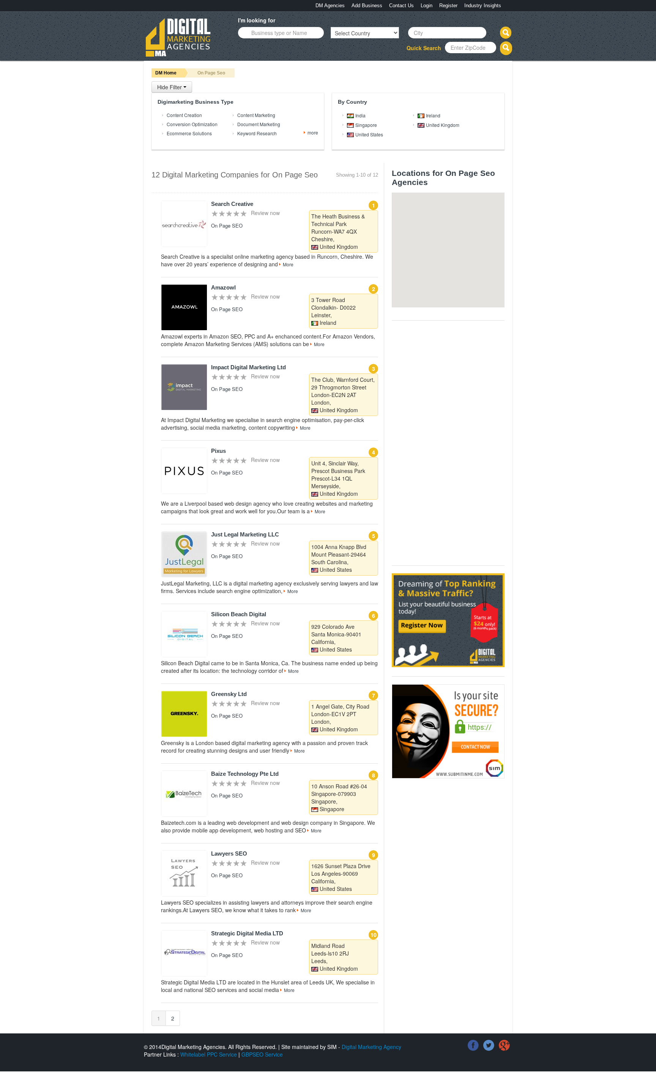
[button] (477, 243)
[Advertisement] (449, 442)
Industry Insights (482, 5)
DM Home (166, 73)
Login (426, 5)
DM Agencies (330, 5)
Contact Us (401, 5)
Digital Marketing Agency (371, 1047)
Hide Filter (170, 87)
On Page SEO (227, 225)
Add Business (367, 5)
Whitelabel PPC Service (208, 1054)
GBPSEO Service (262, 1054)
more (313, 132)
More (288, 264)
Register (448, 5)
